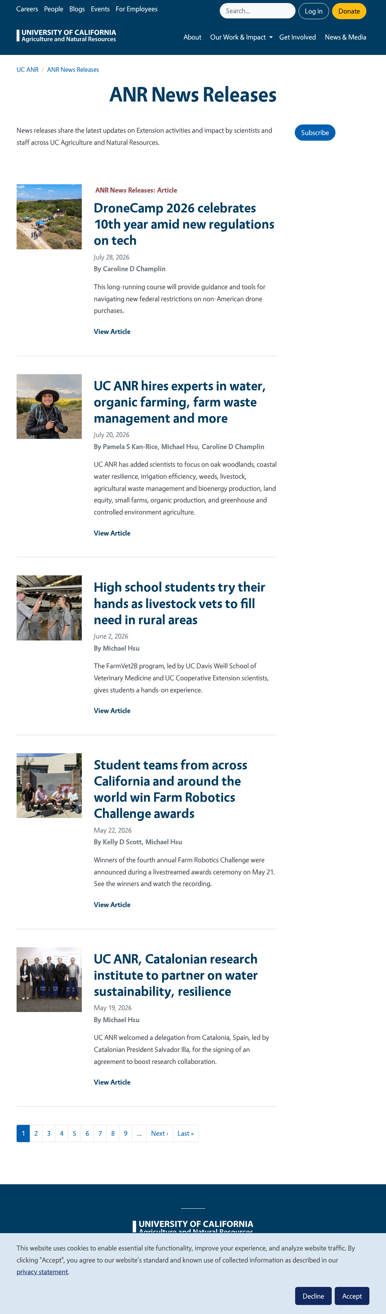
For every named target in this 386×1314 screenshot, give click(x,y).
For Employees (137, 8)
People (53, 8)
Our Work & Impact (238, 36)
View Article (112, 331)
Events (100, 8)
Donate (349, 10)
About (192, 36)
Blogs (77, 8)
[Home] (66, 37)
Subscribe (315, 132)
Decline (313, 1295)
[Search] (291, 10)
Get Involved (297, 36)
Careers (27, 8)
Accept (352, 1295)
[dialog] (193, 1273)
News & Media (345, 36)
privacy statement (42, 1271)
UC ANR (27, 69)
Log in (314, 10)
